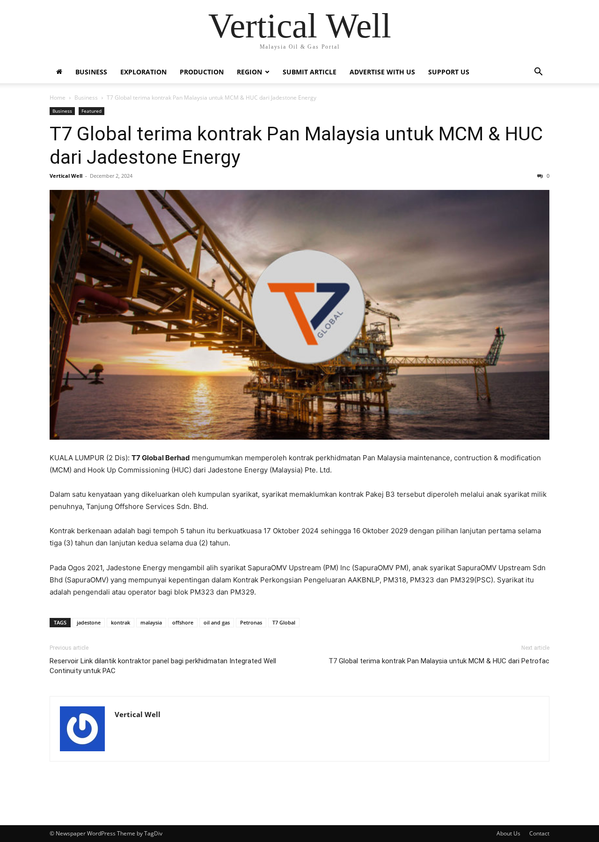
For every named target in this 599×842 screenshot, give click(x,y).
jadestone (89, 622)
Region (249, 71)
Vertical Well (66, 175)
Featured (91, 111)
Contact (539, 833)
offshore (182, 622)
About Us (508, 833)
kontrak (120, 622)
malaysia (151, 622)
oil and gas (217, 622)
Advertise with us (382, 71)
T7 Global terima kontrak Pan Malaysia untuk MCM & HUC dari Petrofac (439, 661)
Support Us (448, 71)
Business (91, 71)
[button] (538, 72)
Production (202, 71)
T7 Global (283, 622)
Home (58, 98)
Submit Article (309, 71)
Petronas (251, 622)
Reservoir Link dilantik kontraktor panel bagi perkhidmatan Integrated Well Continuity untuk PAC (163, 666)
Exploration (143, 71)
